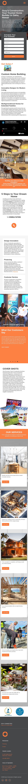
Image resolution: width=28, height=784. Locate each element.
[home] (4, 3)
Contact (4, 746)
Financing (15, 271)
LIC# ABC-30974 (6, 758)
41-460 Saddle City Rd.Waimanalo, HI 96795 (7, 755)
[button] (24, 3)
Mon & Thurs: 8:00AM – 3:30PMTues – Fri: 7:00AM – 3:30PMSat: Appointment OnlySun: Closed (9, 768)
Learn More (5, 481)
